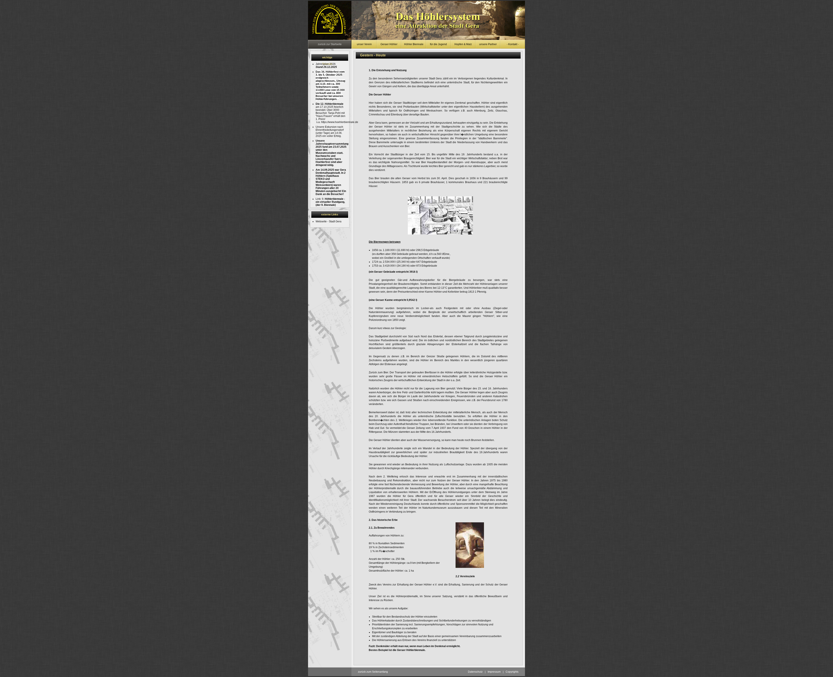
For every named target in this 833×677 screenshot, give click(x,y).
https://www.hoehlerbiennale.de (339, 122)
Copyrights (512, 671)
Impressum (494, 671)
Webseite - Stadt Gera (328, 221)
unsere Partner (488, 44)
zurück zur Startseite (330, 44)
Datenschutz (475, 671)
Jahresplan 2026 (326, 64)
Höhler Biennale (413, 44)
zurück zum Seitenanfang (373, 671)
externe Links (329, 214)
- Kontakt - (513, 44)
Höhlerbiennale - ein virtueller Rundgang (330, 200)
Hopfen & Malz (463, 44)
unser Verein (364, 44)
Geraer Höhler (388, 44)
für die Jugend (438, 44)
